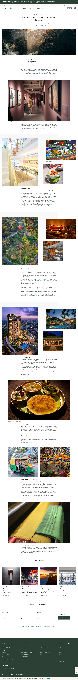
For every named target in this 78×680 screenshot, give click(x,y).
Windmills (35, 295)
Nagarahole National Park (41, 490)
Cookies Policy (47, 678)
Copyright (4, 674)
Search (55, 5)
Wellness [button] (29, 8)
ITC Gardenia (33, 373)
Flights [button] (15, 8)
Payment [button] (38, 8)
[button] (74, 678)
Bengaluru (47, 68)
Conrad (24, 359)
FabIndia (51, 551)
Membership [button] (44, 8)
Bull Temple (49, 205)
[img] (75, 1)
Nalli (45, 551)
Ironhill (35, 294)
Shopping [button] (24, 8)
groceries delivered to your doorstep (39, 73)
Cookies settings (24, 656)
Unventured (40, 483)
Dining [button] (34, 8)
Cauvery (25, 548)
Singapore (73, 674)
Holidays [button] (19, 8)
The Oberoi (35, 366)
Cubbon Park (51, 200)
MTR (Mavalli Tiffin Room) (39, 280)
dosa (48, 426)
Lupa (25, 287)
